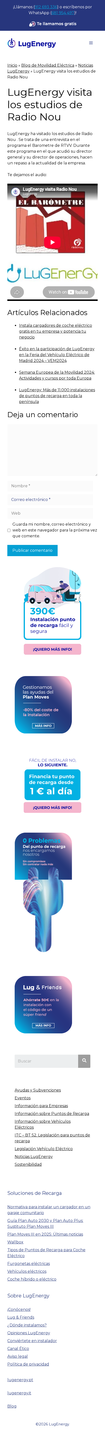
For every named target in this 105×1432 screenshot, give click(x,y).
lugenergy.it (19, 1393)
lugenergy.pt (20, 1380)
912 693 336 (46, 7)
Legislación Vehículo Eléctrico (44, 1148)
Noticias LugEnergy (34, 1156)
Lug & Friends (20, 1317)
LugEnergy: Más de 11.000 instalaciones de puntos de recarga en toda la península (57, 396)
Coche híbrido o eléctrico (31, 1279)
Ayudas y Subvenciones (38, 1090)
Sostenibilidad (28, 1164)
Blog (12, 1406)
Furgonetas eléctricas (28, 1263)
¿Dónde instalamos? (27, 1325)
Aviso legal (17, 1356)
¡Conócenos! (19, 1309)
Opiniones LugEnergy (28, 1333)
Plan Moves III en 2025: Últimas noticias (45, 1234)
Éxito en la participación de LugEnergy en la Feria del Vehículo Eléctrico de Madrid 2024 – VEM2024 (56, 355)
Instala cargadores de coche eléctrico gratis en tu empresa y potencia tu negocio (55, 331)
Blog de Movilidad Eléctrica (47, 65)
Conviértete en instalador (32, 1340)
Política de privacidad (28, 1364)
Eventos (23, 1098)
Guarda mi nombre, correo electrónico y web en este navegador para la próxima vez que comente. (54, 530)
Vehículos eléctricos (26, 1271)
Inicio (12, 65)
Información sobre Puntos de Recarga (52, 1113)
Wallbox (15, 1242)
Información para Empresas (41, 1105)
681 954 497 (63, 13)
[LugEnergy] (31, 43)
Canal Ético (18, 1348)
